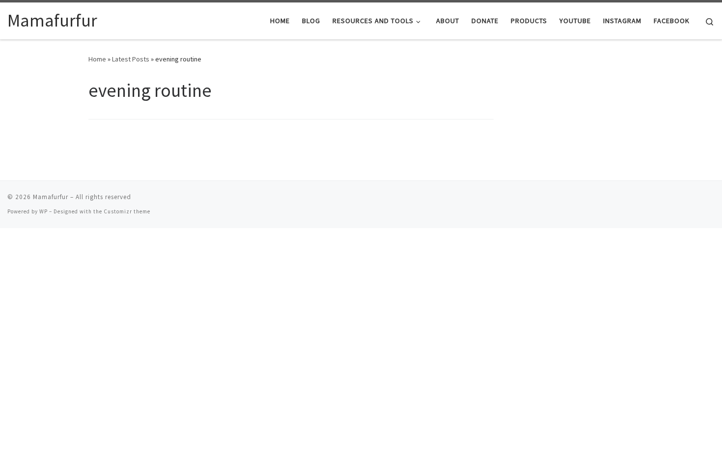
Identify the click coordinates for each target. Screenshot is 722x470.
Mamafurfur (50, 197)
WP (43, 211)
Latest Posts (130, 59)
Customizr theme (127, 211)
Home (97, 59)
